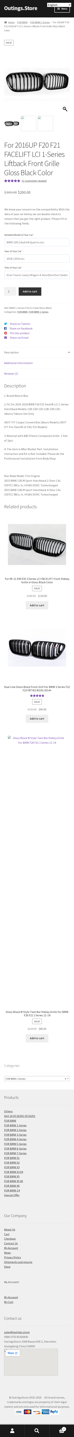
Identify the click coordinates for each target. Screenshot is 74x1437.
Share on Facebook (21, 328)
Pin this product (20, 333)
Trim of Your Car (18, 267)
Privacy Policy (12, 1257)
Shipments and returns (18, 1262)
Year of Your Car (18, 251)
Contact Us (11, 1243)
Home (11, 22)
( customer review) (34, 181)
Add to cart (30, 291)
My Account (11, 1248)
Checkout (10, 1238)
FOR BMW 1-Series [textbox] (36, 1078)
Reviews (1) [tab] (11, 373)
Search (37, 1431)
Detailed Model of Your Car (24, 235)
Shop (7, 1266)
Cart (7, 1234)
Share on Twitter (20, 324)
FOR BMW (22, 22)
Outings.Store (20, 8)
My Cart (8, 1302)
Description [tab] (11, 352)
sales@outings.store (17, 1332)
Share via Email (19, 337)
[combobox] (37, 1078)
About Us (9, 1229)
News (7, 1252)
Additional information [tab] (18, 363)
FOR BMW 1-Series (40, 22)
